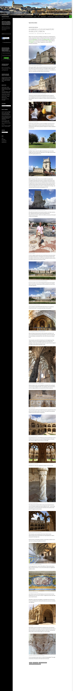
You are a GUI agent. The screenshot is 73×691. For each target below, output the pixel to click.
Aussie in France (5, 16)
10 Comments (48, 33)
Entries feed (3, 139)
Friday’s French (43, 16)
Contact (66, 16)
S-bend (31, 42)
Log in (2, 138)
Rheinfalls (35, 39)
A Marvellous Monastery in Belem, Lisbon (41, 30)
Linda (2, 116)
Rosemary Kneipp (41, 33)
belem (31, 662)
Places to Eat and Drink (28, 16)
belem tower (35, 662)
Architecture (31, 27)
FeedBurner (8, 59)
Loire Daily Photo (50, 16)
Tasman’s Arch (31, 40)
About (22, 16)
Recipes (35, 16)
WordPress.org (4, 142)
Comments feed (4, 140)
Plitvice (50, 40)
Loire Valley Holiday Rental (59, 16)
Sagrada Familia (46, 39)
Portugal (36, 27)
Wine (38, 16)
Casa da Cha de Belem (42, 662)
